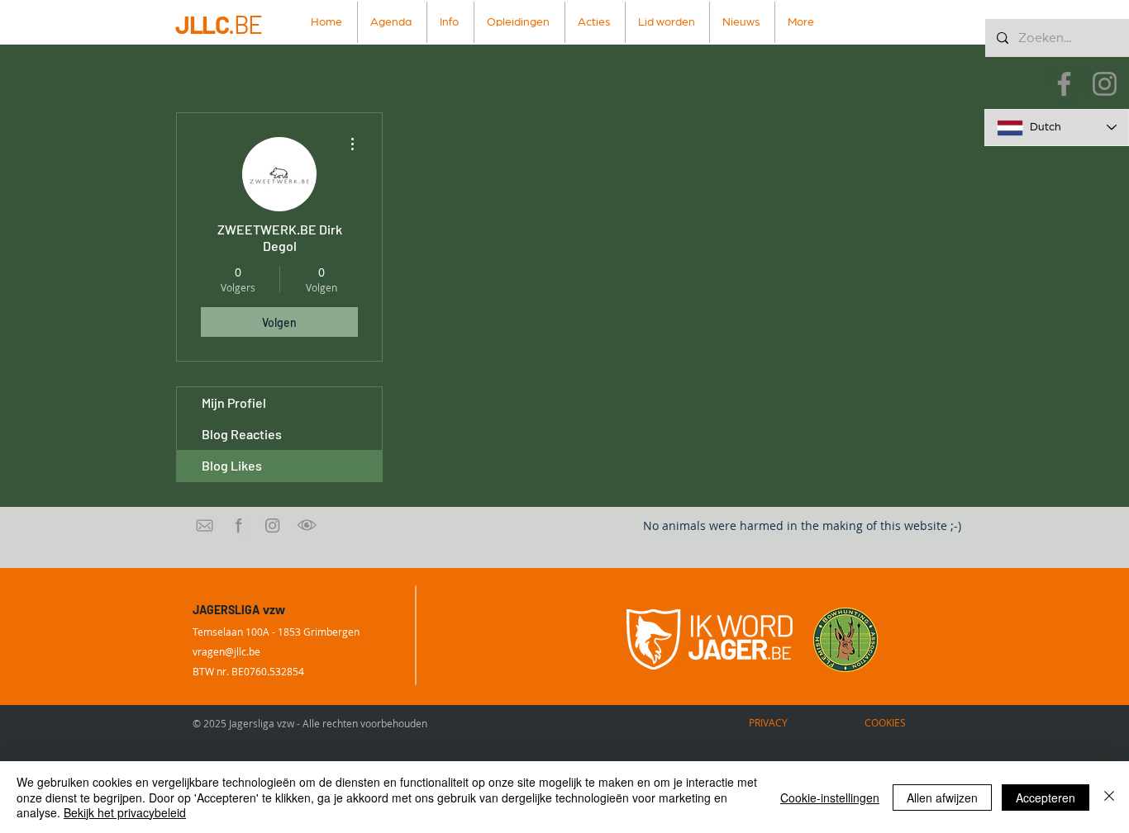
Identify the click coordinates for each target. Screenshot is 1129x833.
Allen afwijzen (942, 797)
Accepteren (1045, 797)
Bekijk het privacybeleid (125, 812)
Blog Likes (232, 465)
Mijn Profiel (234, 402)
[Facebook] (1064, 84)
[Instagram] (1105, 84)
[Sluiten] (1109, 797)
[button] (450, 22)
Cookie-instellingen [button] (829, 797)
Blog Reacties (242, 434)
